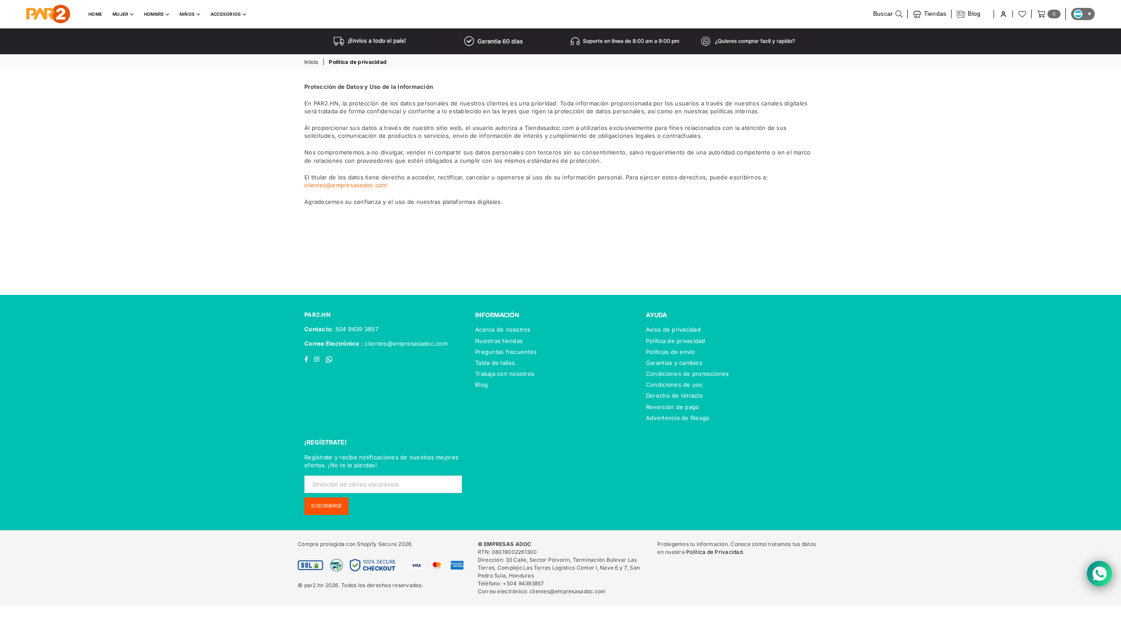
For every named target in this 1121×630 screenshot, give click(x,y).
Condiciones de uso (674, 384)
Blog (481, 384)
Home (95, 14)
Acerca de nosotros (503, 329)
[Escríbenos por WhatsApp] (1099, 573)
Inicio (311, 62)
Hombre (155, 14)
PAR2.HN (317, 314)
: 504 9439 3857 (354, 329)
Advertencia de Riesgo (677, 417)
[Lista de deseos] (1021, 14)
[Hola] (1003, 14)
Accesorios (227, 14)
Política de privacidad (675, 340)
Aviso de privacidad (673, 329)
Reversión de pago (672, 406)
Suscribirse (326, 506)
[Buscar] (888, 14)
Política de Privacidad (714, 552)
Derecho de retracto (674, 395)
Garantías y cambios (674, 362)
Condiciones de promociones (687, 373)
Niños (188, 14)
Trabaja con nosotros (504, 373)
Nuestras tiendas (499, 340)
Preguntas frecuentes (505, 351)
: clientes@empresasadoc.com (404, 343)
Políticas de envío (670, 351)
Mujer (121, 14)
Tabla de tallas (495, 362)
